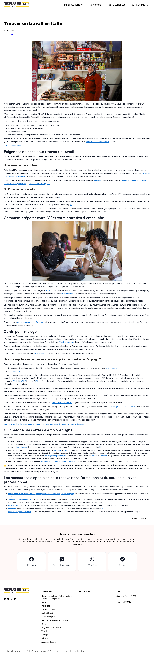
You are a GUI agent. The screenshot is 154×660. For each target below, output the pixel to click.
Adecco (94, 456)
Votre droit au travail (12, 145)
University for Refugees (39, 183)
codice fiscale (18, 371)
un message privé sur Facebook (31, 322)
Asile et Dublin (47, 613)
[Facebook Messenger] (8, 598)
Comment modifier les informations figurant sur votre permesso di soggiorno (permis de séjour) (44, 424)
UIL (29, 381)
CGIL (15, 381)
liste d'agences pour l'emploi (55, 456)
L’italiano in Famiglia (129, 180)
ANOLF (22, 381)
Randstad (103, 456)
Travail (44, 631)
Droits (43, 624)
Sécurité (44, 638)
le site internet (21, 447)
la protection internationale (97, 141)
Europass (50, 290)
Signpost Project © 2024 (126, 596)
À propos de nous (48, 642)
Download (45, 606)
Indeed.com (53, 461)
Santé (43, 602)
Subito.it (72, 461)
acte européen (117, 5)
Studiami (97, 180)
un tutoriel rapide (68, 294)
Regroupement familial (51, 628)
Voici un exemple (66, 342)
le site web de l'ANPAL (62, 402)
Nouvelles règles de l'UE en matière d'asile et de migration (56, 597)
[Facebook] (5, 598)
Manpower (58, 450)
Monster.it (62, 461)
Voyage (44, 635)
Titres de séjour (48, 617)
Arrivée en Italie (48, 609)
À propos (95, 5)
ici (60, 197)
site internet (39, 353)
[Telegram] (15, 598)
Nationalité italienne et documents (55, 620)
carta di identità (111, 368)
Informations (72, 5)
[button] (140, 5)
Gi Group (67, 450)
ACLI (37, 381)
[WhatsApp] (11, 598)
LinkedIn (44, 461)
